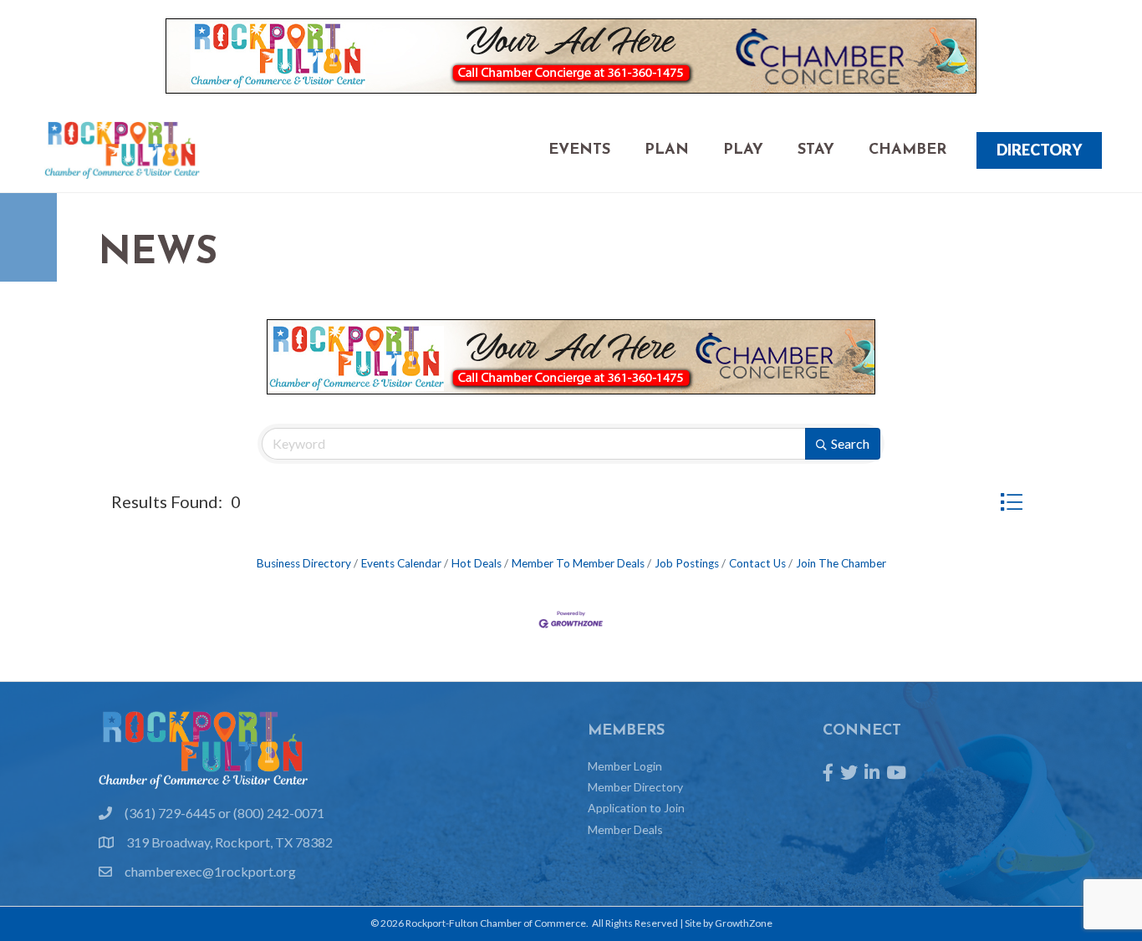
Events (579, 150)
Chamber (907, 150)
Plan (667, 150)
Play (743, 150)
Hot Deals (476, 563)
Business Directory (304, 563)
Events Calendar (401, 563)
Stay (816, 150)
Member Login (625, 766)
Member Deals (625, 829)
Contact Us (757, 563)
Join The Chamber (841, 563)
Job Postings (687, 563)
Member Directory (635, 787)
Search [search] (850, 443)
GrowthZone (743, 923)
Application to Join (636, 808)
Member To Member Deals (578, 563)
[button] (1011, 502)
